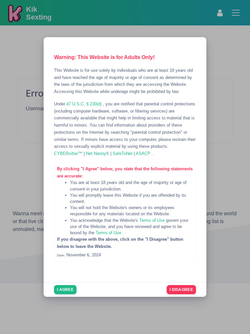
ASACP (144, 153)
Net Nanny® (98, 153)
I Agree (65, 289)
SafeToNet (123, 153)
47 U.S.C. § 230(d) (84, 103)
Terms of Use (152, 220)
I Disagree (181, 289)
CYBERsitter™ (69, 153)
